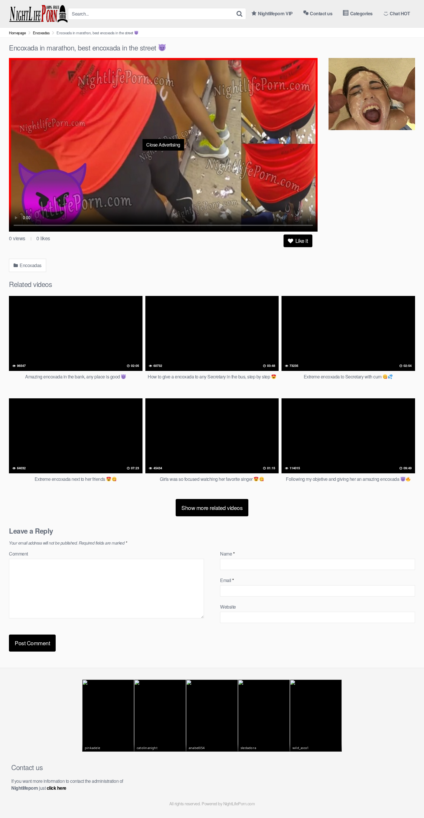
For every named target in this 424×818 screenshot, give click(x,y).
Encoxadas (41, 32)
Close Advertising (163, 144)
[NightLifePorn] (38, 14)
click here (56, 788)
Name (227, 553)
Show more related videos (212, 507)
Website (228, 606)
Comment (18, 553)
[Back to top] (408, 799)
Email (227, 580)
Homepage (17, 32)
